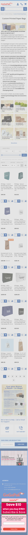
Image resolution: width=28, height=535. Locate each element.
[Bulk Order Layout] (25, 165)
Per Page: (12, 162)
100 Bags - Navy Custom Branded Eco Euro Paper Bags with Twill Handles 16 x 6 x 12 (7, 322)
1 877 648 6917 (12, 487)
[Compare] (12, 201)
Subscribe (21, 444)
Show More (14, 143)
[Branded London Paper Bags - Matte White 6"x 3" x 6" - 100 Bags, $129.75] (20, 245)
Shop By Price (6, 148)
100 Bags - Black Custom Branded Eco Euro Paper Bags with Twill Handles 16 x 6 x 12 (7, 288)
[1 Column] (18, 165)
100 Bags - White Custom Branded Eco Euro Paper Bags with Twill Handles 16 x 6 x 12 (20, 288)
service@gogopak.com (14, 489)
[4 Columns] (21, 165)
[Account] (17, 4)
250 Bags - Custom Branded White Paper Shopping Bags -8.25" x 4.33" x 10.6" (7, 356)
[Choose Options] (5, 201)
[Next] (13, 380)
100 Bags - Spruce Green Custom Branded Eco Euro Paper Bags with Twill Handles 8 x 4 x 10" (20, 187)
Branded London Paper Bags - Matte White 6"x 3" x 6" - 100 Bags (20, 255)
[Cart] (25, 4)
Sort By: (3, 162)
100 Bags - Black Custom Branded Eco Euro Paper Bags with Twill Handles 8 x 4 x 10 (20, 322)
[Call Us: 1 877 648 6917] (21, 4)
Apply (24, 155)
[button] (14, 458)
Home (2, 14)
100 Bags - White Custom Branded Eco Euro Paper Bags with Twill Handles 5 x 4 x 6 (20, 222)
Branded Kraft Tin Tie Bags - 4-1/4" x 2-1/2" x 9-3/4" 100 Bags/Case (7, 255)
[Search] (25, 9)
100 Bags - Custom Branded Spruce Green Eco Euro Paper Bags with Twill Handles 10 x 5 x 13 (7, 187)
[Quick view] (8, 201)
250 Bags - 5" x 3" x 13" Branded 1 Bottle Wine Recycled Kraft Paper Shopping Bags (20, 356)
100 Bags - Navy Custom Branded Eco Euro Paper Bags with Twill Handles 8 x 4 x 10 (6, 222)
